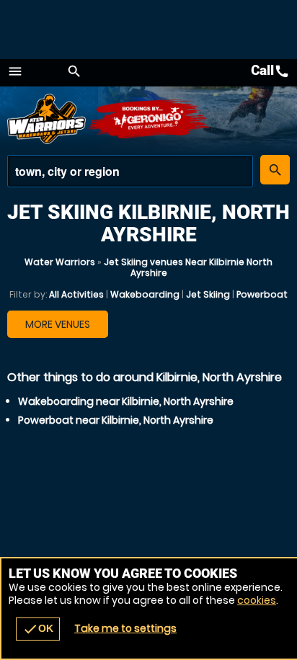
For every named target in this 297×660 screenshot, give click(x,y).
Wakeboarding (144, 294)
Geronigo (150, 119)
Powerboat (262, 294)
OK (37, 629)
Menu (15, 71)
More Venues (57, 324)
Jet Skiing (208, 294)
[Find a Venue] (130, 171)
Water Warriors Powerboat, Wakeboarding (47, 119)
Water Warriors (60, 262)
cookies (256, 600)
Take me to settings (125, 628)
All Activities (76, 294)
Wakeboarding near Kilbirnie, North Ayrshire (126, 401)
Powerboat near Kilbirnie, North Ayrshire (115, 420)
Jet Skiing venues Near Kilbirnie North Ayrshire (188, 267)
